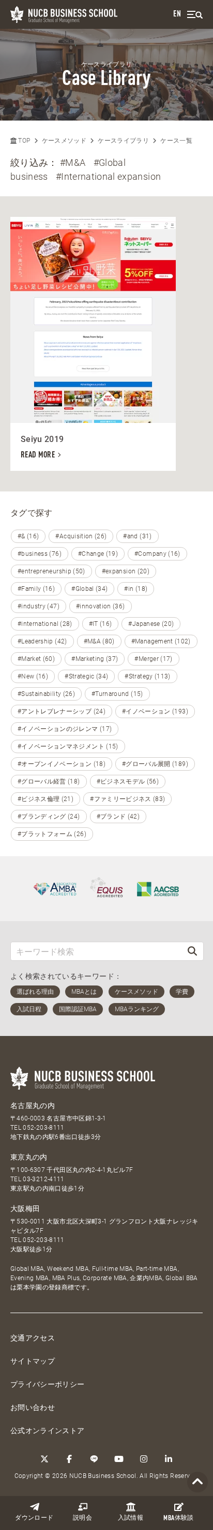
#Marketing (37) (94, 658)
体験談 (178, 1518)
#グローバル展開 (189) (155, 764)
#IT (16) (100, 623)
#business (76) (40, 553)
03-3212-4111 (43, 1179)
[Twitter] (44, 1459)
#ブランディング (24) (49, 816)
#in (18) (135, 588)
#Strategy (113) (147, 676)
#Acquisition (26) (80, 536)
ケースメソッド (64, 140)
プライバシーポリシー (47, 1384)
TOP (23, 140)
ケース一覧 (176, 140)
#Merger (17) (153, 658)
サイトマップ (32, 1361)
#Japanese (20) (151, 623)
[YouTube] (118, 1459)
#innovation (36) (100, 606)
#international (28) (45, 623)
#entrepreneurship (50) (51, 571)
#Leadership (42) (42, 641)
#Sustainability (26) (46, 694)
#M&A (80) (99, 641)
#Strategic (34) (86, 676)
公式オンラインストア (47, 1430)
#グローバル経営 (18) (49, 781)
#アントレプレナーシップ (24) (61, 711)
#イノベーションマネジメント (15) (68, 746)
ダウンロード (34, 1518)
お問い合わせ (32, 1407)
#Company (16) (157, 553)
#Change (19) (98, 553)
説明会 (82, 1518)
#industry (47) (38, 606)
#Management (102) (161, 641)
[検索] (192, 951)
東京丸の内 (29, 1157)
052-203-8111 (43, 1127)
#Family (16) (36, 588)
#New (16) (33, 676)
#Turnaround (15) (117, 694)
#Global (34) (89, 588)
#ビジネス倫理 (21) (45, 799)
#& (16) (28, 536)
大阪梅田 (25, 1208)
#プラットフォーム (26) (52, 834)
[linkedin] (168, 1459)
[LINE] (94, 1459)
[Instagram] (143, 1459)
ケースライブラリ (123, 140)
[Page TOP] (197, 1482)
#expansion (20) (125, 571)
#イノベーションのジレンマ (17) (65, 729)
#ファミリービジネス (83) (127, 799)
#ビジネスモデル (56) (128, 781)
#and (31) (137, 536)
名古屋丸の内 (32, 1105)
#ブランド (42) (118, 816)
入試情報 (130, 1518)
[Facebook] (69, 1459)
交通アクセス (32, 1338)
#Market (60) (36, 658)
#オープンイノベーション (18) (61, 764)
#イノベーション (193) (155, 711)
